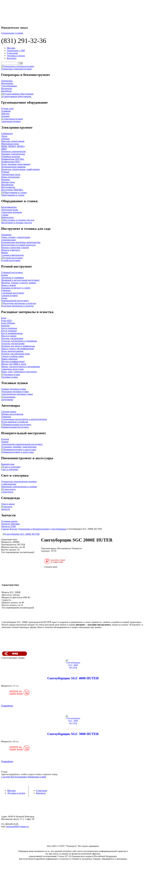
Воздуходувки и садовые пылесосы (18, 245)
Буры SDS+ (6, 320)
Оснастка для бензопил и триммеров (19, 341)
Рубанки (5, 172)
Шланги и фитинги (10, 250)
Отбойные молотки (10, 156)
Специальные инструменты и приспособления (24, 419)
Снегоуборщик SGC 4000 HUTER (73, 678)
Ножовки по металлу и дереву (16, 288)
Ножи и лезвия (8, 285)
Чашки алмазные (9, 359)
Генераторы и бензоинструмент (34, 529)
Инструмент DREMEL (12, 190)
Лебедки (5, 113)
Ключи (4, 275)
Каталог (14, 529)
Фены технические (10, 177)
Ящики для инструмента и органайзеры (20, 366)
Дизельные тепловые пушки (15, 391)
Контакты (11, 58)
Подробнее (7, 706)
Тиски (4, 298)
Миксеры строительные (12, 141)
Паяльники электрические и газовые (19, 486)
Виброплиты (7, 217)
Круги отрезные (9, 330)
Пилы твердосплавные (12, 351)
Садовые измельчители (12, 255)
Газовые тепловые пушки (13, 389)
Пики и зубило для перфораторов (17, 348)
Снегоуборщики (9, 86)
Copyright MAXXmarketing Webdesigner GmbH (23, 777)
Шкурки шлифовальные (13, 361)
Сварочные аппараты (11, 212)
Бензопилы (6, 88)
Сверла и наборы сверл (12, 356)
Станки (4, 215)
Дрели (4, 136)
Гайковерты (7, 133)
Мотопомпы (7, 83)
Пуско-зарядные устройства (14, 422)
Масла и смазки (8, 336)
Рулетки (5, 439)
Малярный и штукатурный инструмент (20, 280)
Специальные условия (12, 33)
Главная (5, 529)
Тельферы (6, 111)
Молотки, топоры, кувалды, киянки (18, 282)
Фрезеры (5, 179)
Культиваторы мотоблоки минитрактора (20, 242)
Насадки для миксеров (12, 338)
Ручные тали (7, 108)
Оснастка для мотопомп (13, 343)
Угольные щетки (9, 521)
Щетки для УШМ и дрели (13, 364)
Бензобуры (6, 91)
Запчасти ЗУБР (8, 526)
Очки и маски (8, 504)
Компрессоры (7, 464)
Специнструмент (9, 295)
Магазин (11, 48)
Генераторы (7, 81)
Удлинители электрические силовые (19, 481)
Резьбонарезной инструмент (15, 300)
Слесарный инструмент (12, 293)
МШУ (4, 149)
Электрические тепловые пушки (17, 394)
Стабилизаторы (8, 484)
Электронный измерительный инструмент (22, 444)
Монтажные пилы (10, 144)
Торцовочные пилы (10, 174)
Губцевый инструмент (12, 272)
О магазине (12, 53)
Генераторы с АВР (16, 50)
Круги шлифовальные (12, 333)
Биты (3, 318)
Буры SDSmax (8, 323)
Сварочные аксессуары (12, 369)
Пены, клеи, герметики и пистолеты (19, 371)
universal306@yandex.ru (17, 826)
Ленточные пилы (9, 209)
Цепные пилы (8, 182)
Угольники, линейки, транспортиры (18, 447)
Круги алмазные (9, 328)
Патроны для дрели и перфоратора (18, 346)
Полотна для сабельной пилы (15, 354)
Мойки (4, 252)
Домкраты (6, 416)
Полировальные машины (13, 167)
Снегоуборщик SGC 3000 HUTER (73, 734)
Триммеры (6, 234)
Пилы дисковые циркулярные (15, 164)
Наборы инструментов (12, 414)
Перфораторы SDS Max (12, 159)
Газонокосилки (8, 240)
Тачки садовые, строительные (15, 237)
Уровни (5, 441)
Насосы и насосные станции (15, 247)
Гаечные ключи (8, 411)
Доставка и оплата (16, 55)
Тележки (5, 116)
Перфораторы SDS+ (11, 161)
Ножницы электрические (13, 151)
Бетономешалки (9, 207)
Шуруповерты (8, 187)
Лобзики (5, 138)
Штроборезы (7, 184)
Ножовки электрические (13, 154)
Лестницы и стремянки (12, 277)
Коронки (5, 325)
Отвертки (6, 290)
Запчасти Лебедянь (10, 524)
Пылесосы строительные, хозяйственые (20, 169)
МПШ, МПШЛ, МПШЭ (13, 146)
